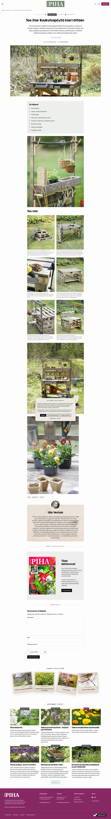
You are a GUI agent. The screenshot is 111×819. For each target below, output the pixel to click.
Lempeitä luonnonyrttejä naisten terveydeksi (44, 689)
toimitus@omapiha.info (63, 802)
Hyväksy (43, 415)
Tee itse (42, 497)
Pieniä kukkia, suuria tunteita (23, 765)
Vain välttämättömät (53, 415)
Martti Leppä (64, 42)
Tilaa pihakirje (95, 801)
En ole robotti (34, 652)
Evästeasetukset (30, 815)
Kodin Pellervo (78, 799)
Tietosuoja (59, 418)
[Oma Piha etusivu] (55, 4)
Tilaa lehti (105, 4)
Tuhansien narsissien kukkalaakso (23, 689)
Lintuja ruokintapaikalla (88, 689)
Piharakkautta (16, 727)
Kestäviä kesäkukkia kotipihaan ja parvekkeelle (85, 766)
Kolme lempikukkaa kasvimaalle (85, 727)
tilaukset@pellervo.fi (44, 802)
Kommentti (30, 617)
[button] (3, 4)
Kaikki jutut (55, 782)
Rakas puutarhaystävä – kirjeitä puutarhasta (54, 728)
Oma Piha (4, 10)
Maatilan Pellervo (78, 802)
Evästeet (22, 815)
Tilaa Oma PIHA (67, 590)
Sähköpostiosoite (32, 644)
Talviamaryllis (66, 690)
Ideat (29, 497)
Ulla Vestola (52, 42)
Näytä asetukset (66, 415)
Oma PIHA (76, 797)
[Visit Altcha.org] (45, 652)
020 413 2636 (42, 797)
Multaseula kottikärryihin (52, 765)
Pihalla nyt (9, 10)
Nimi (28, 637)
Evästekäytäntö (53, 418)
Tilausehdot (8, 815)
